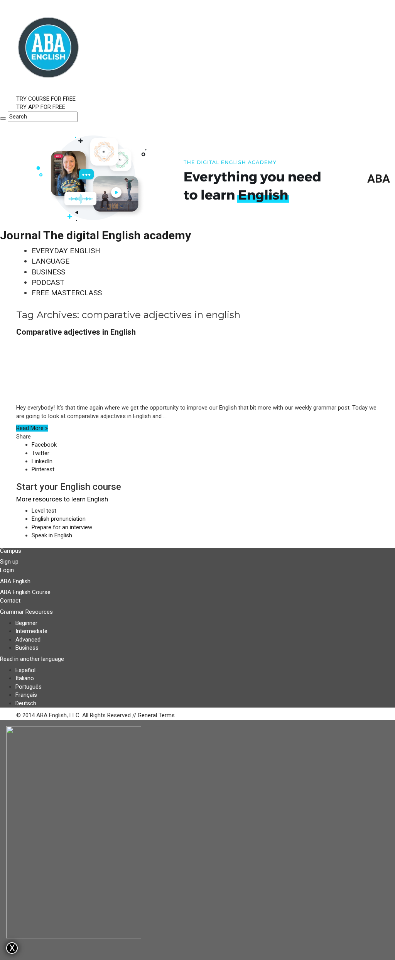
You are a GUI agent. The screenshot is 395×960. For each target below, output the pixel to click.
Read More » (32, 428)
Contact (10, 600)
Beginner (26, 623)
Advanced (28, 639)
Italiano (24, 678)
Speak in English (52, 535)
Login (7, 570)
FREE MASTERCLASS (67, 292)
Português (28, 686)
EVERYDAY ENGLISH (66, 250)
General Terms (156, 715)
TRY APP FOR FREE (40, 106)
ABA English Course (25, 592)
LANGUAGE (50, 261)
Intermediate (31, 631)
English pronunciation (59, 518)
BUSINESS (48, 272)
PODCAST (48, 282)
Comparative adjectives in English (76, 332)
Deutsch (25, 703)
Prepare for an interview (62, 527)
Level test (44, 510)
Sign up (9, 561)
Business (27, 647)
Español (25, 670)
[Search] (3, 118)
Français (26, 694)
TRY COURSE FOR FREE (46, 98)
